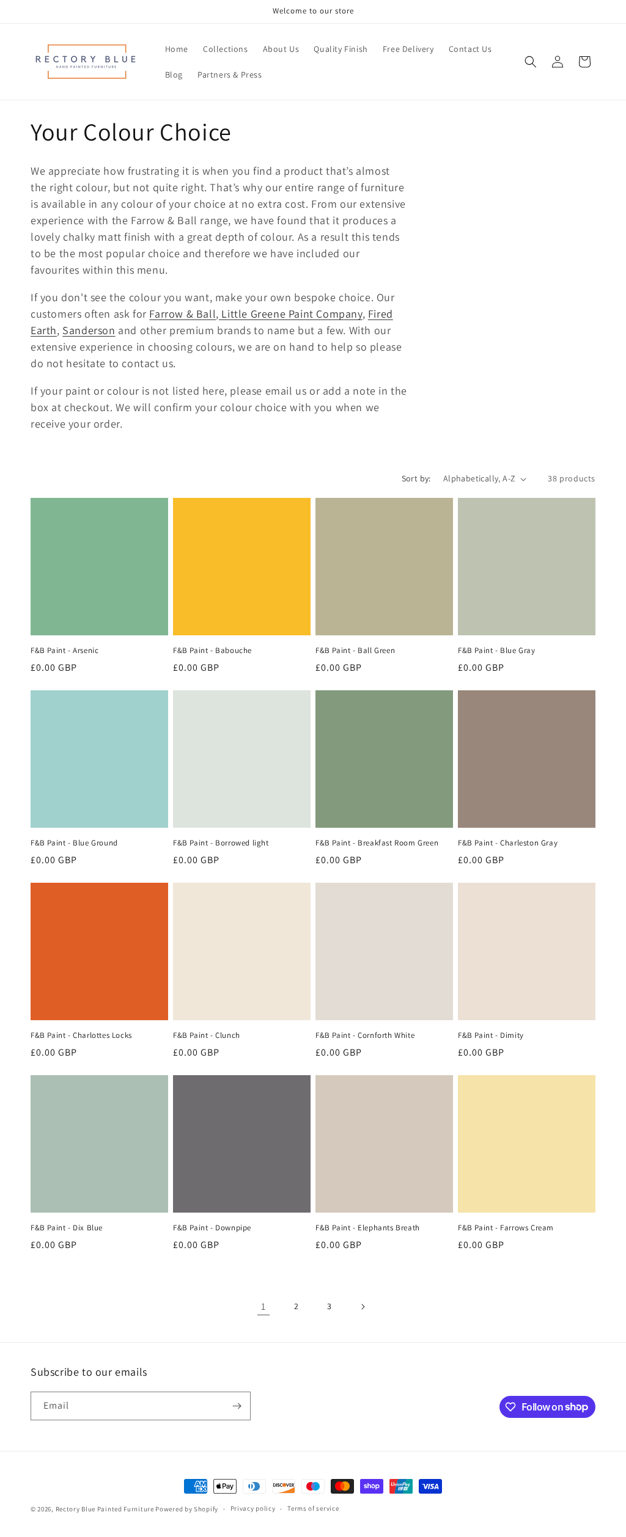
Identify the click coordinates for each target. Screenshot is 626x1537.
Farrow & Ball (182, 314)
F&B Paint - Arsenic (64, 650)
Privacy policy (253, 1508)
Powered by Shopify (186, 1509)
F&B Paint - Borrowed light (221, 843)
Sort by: (416, 478)
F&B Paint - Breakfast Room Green (376, 843)
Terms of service (313, 1508)
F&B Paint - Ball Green (355, 650)
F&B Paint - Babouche (212, 650)
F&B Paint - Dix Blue (67, 1228)
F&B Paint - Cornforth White (364, 1035)
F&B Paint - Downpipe (212, 1228)
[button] (530, 61)
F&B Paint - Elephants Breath (367, 1228)
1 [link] (263, 1306)
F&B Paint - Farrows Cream (506, 1228)
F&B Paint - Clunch (206, 1035)
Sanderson (88, 330)
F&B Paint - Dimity (491, 1035)
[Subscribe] (236, 1406)
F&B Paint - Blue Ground (74, 843)
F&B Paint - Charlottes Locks (81, 1035)
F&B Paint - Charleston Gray (508, 843)
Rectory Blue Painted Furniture (105, 1509)
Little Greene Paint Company (291, 314)
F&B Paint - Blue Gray (497, 650)
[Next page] (362, 1306)
